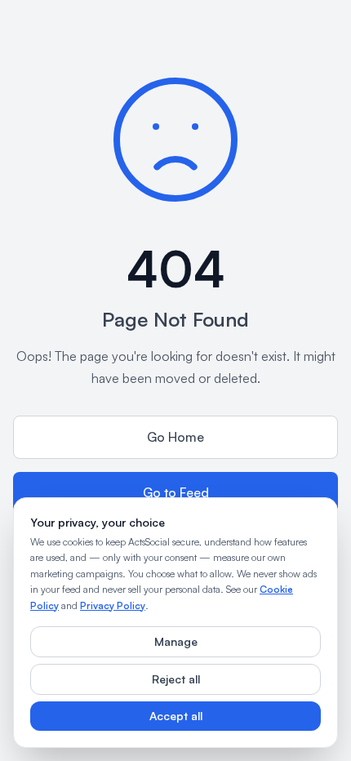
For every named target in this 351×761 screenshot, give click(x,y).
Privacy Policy (112, 605)
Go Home (175, 437)
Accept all (175, 716)
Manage (176, 641)
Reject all (176, 679)
